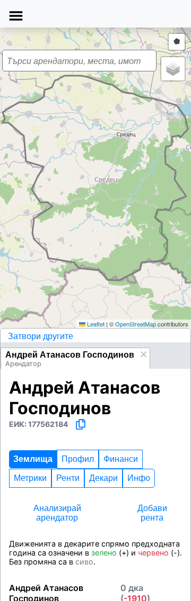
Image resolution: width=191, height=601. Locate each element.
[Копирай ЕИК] (80, 424)
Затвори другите (40, 336)
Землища (33, 458)
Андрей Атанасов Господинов (69, 354)
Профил (78, 458)
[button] (100, 173)
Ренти (68, 477)
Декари (103, 477)
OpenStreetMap (135, 324)
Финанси (120, 458)
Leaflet (95, 324)
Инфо (138, 477)
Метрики (30, 477)
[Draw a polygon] (177, 42)
